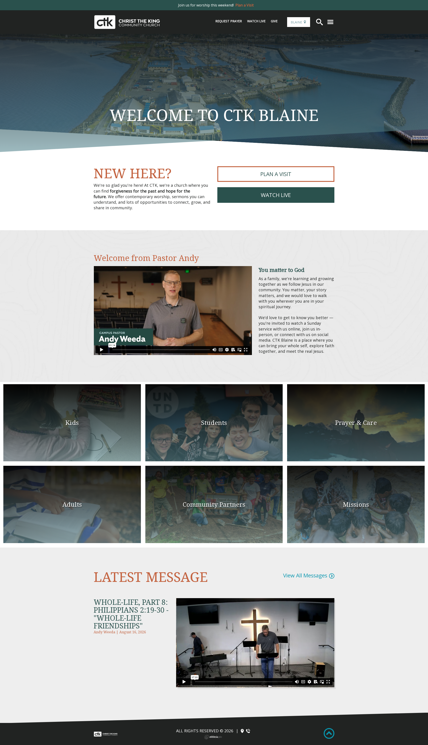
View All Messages (305, 575)
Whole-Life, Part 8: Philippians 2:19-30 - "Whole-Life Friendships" (131, 613)
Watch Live (256, 21)
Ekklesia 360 (213, 737)
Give (274, 21)
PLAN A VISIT (275, 174)
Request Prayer (228, 21)
